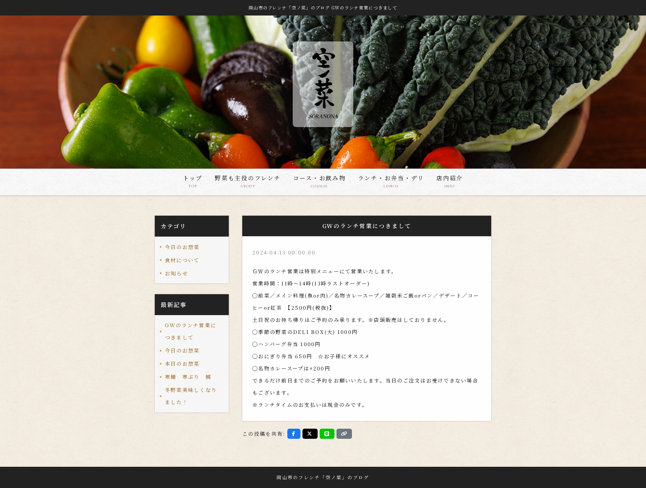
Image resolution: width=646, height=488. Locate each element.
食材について (182, 260)
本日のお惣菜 (182, 363)
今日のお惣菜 (182, 246)
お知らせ (176, 273)
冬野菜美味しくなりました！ (191, 395)
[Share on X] (309, 434)
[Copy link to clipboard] (344, 434)
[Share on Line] (327, 434)
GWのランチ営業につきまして (190, 331)
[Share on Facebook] (293, 434)
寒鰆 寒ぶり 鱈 (191, 376)
